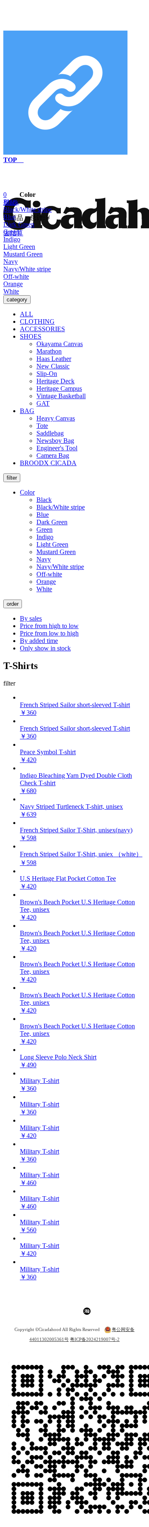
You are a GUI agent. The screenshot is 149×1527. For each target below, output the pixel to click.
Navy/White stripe (27, 268)
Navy (10, 261)
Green (11, 231)
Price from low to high (49, 633)
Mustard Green (23, 254)
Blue (9, 216)
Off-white (16, 276)
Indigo (11, 239)
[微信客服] (66, 1313)
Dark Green (18, 224)
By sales (31, 618)
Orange (13, 283)
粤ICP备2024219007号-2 (95, 1339)
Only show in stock (45, 648)
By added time (39, 640)
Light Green (19, 246)
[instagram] (58, 1313)
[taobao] (87, 1313)
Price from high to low (49, 625)
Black (11, 202)
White (11, 291)
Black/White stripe (27, 209)
